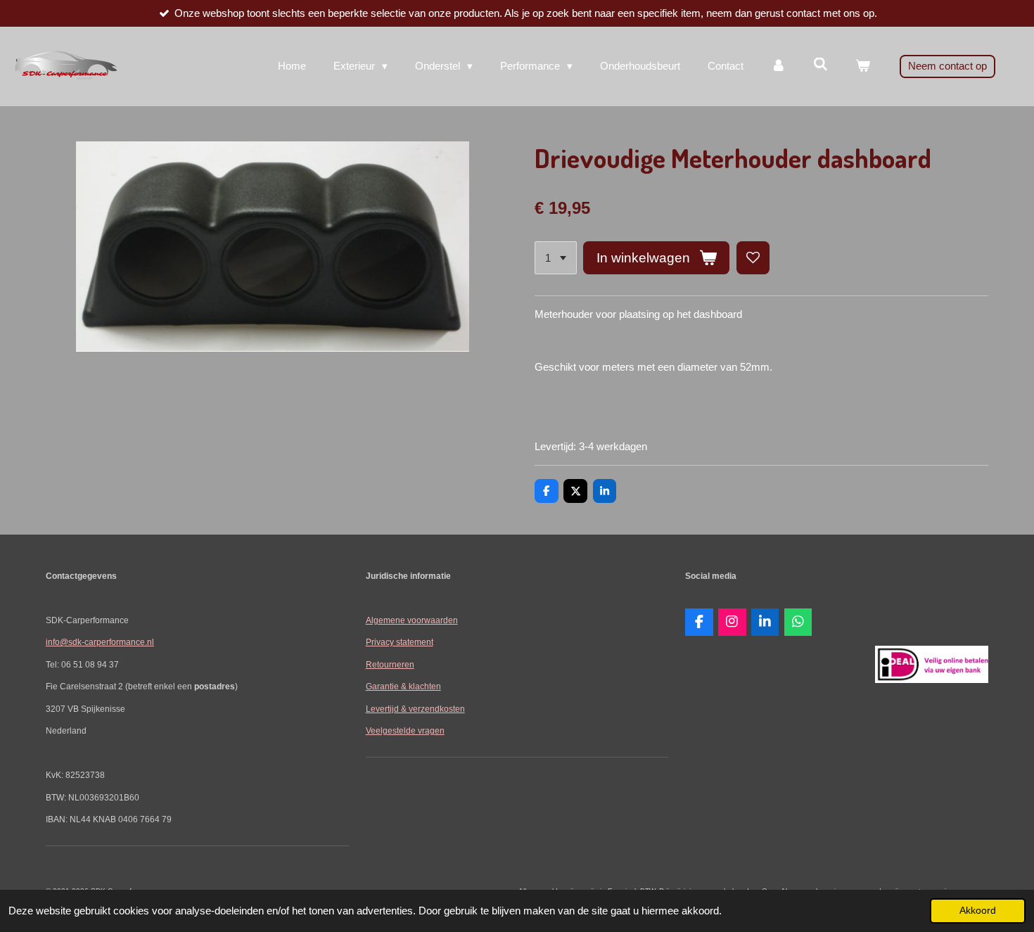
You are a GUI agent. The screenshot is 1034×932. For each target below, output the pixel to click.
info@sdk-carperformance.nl (100, 641)
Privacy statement (399, 641)
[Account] (778, 66)
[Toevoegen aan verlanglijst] (753, 257)
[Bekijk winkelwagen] (863, 66)
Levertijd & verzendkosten (415, 708)
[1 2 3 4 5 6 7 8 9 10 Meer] (556, 257)
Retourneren (390, 664)
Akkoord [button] (977, 910)
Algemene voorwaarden (412, 620)
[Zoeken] (820, 64)
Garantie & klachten (403, 686)
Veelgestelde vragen (405, 730)
